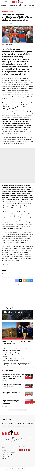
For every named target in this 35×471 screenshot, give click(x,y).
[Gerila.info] (17, 1)
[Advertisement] (17, 165)
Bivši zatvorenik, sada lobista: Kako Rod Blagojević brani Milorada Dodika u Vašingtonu (13, 376)
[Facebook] (20, 450)
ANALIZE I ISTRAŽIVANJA (9, 338)
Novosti (4, 423)
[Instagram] (22, 450)
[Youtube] (24, 450)
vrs (16, 274)
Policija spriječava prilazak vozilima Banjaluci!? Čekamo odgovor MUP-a (11, 401)
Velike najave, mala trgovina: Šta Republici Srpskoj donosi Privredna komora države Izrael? (16, 354)
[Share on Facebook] (12, 468)
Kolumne (31, 423)
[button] (3, 2)
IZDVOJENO (5, 11)
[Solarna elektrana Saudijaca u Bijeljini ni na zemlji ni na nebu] (17, 331)
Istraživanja (17, 423)
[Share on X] (16, 468)
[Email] (19, 468)
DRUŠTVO (28, 394)
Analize (10, 423)
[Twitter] (27, 450)
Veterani (12, 274)
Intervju (24, 423)
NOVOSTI (11, 11)
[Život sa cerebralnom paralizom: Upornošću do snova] (29, 386)
